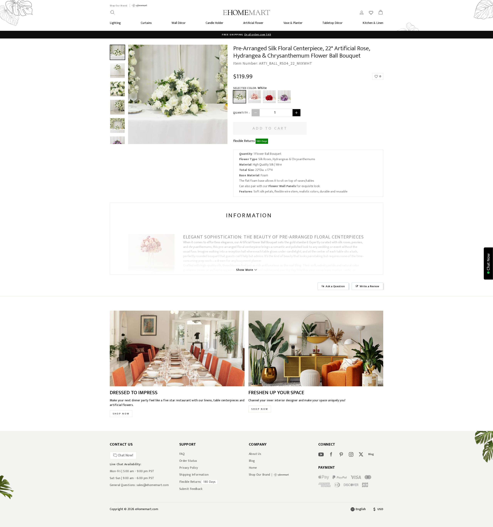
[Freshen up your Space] (315, 348)
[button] (488, 264)
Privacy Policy (188, 468)
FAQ (182, 454)
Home (253, 468)
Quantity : (241, 113)
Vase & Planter (293, 23)
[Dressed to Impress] (177, 348)
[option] (246, 35)
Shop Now (121, 414)
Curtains (146, 23)
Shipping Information (194, 475)
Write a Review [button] (369, 286)
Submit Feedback (190, 489)
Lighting (115, 23)
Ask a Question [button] (335, 286)
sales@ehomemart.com (153, 485)
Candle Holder (214, 23)
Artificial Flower (253, 23)
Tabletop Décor (332, 23)
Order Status (188, 461)
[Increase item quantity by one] (296, 112)
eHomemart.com (146, 509)
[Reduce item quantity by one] (256, 112)
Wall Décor (179, 23)
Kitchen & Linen (373, 23)
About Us (255, 454)
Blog (252, 461)
